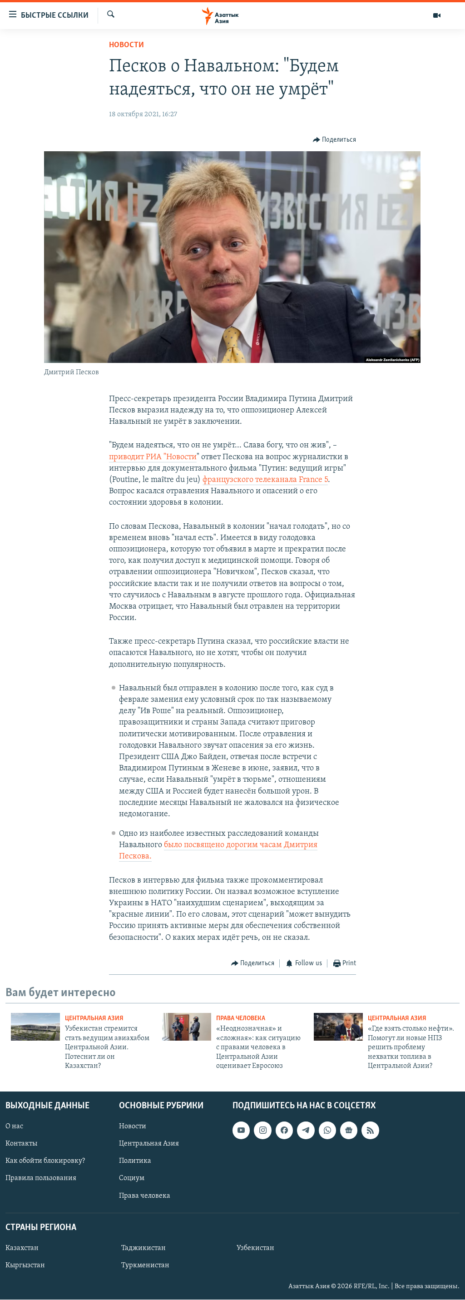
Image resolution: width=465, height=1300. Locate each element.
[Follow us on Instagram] (262, 1130)
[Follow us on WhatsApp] (327, 1130)
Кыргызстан (25, 1265)
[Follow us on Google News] (348, 1130)
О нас (14, 1127)
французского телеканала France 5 (265, 480)
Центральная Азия (94, 1018)
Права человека (240, 1018)
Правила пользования (40, 1178)
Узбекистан (255, 1248)
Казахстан (22, 1248)
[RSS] (370, 1130)
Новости (126, 45)
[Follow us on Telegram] (305, 1130)
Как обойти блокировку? (45, 1161)
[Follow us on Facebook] (284, 1130)
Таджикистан (143, 1248)
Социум (131, 1178)
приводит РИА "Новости (153, 457)
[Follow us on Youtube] (241, 1130)
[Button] (334, 140)
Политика (135, 1161)
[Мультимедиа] (436, 15)
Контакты (21, 1144)
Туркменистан (145, 1265)
